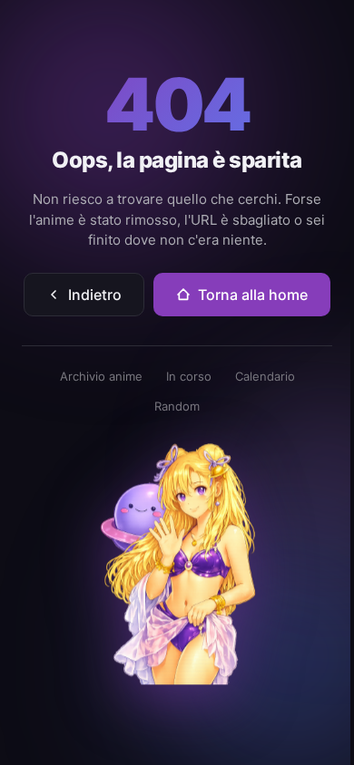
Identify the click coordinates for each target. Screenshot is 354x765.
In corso (188, 376)
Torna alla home (253, 295)
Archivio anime (101, 376)
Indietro (95, 295)
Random (177, 406)
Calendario (265, 376)
